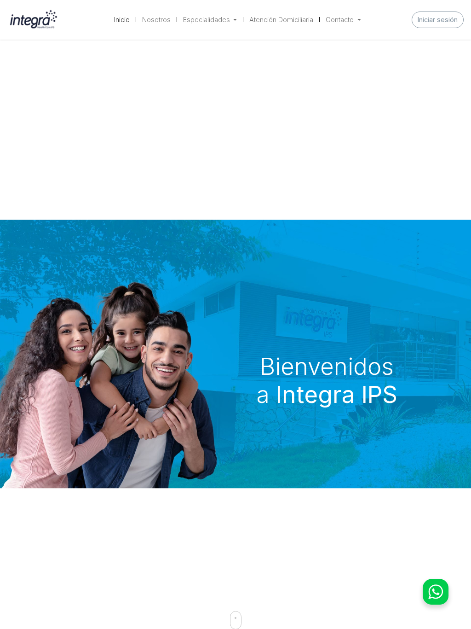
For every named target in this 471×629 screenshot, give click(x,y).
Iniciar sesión (438, 19)
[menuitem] (121, 20)
